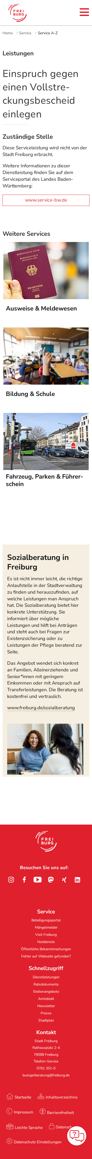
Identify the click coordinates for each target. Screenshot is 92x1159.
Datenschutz (66, 1127)
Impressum (23, 1112)
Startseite (23, 1097)
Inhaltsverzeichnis (61, 1097)
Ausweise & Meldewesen (41, 308)
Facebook (24, 880)
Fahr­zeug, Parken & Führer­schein (44, 480)
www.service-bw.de (46, 200)
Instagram (11, 880)
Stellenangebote (46, 991)
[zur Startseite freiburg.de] (21, 13)
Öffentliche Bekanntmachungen (46, 949)
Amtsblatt (46, 998)
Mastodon (51, 880)
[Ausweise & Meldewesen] (45, 297)
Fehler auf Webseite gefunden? (46, 956)
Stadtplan (46, 1020)
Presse (46, 1013)
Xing (64, 880)
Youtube (37, 880)
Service (25, 33)
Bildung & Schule (30, 394)
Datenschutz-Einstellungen (38, 1142)
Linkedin (77, 880)
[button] (46, 841)
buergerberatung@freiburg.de (46, 1075)
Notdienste (46, 941)
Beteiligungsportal (46, 920)
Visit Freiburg (46, 934)
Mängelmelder (46, 927)
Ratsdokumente (46, 984)
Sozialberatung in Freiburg (38, 562)
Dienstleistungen (46, 977)
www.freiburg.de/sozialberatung (41, 707)
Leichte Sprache (29, 1127)
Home (8, 33)
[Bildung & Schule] (45, 383)
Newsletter (46, 1006)
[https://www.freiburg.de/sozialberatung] (45, 773)
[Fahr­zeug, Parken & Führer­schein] (45, 468)
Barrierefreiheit (60, 1112)
